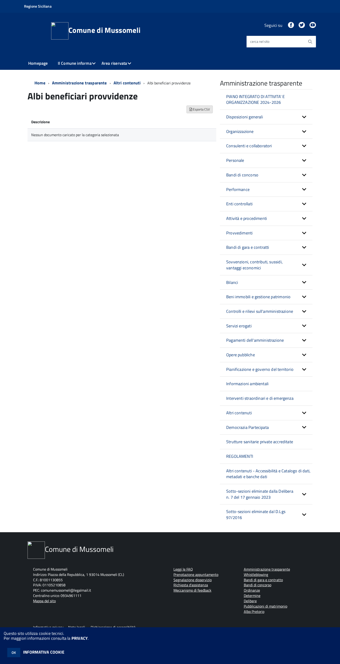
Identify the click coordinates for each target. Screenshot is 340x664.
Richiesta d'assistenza (190, 585)
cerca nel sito (259, 41)
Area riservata (114, 63)
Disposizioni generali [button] (244, 117)
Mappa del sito (44, 601)
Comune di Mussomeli (104, 30)
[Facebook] (291, 25)
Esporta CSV (201, 109)
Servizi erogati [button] (239, 326)
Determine (252, 595)
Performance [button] (238, 189)
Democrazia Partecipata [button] (247, 427)
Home (39, 83)
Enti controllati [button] (239, 204)
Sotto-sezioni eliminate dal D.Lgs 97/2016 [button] (255, 514)
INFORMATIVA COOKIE (43, 652)
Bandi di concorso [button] (242, 175)
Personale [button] (235, 160)
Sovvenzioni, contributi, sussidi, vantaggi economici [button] (254, 265)
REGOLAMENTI (239, 456)
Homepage (38, 63)
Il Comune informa (75, 63)
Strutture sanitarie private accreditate (259, 442)
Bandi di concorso (257, 585)
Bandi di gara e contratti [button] (247, 247)
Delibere (250, 601)
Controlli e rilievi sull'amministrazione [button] (259, 311)
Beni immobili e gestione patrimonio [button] (258, 297)
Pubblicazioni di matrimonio (265, 606)
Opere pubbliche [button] (240, 355)
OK (14, 652)
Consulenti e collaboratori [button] (249, 146)
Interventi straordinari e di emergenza (260, 398)
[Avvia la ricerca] (310, 41)
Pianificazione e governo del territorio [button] (260, 369)
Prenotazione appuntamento (195, 574)
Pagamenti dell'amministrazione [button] (255, 340)
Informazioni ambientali (247, 384)
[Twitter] (302, 25)
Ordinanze (252, 590)
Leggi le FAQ (183, 569)
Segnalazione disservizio (192, 580)
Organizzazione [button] (240, 131)
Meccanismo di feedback (192, 590)
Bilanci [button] (232, 282)
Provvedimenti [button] (239, 233)
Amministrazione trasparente (79, 83)
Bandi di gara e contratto (263, 580)
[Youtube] (312, 25)
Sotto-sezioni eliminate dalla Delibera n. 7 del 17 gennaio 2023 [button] (259, 494)
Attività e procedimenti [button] (246, 218)
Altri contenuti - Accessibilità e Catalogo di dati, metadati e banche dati (268, 474)
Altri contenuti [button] (239, 413)
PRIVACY (79, 638)
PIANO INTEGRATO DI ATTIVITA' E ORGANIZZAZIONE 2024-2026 (255, 99)
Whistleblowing (256, 574)
